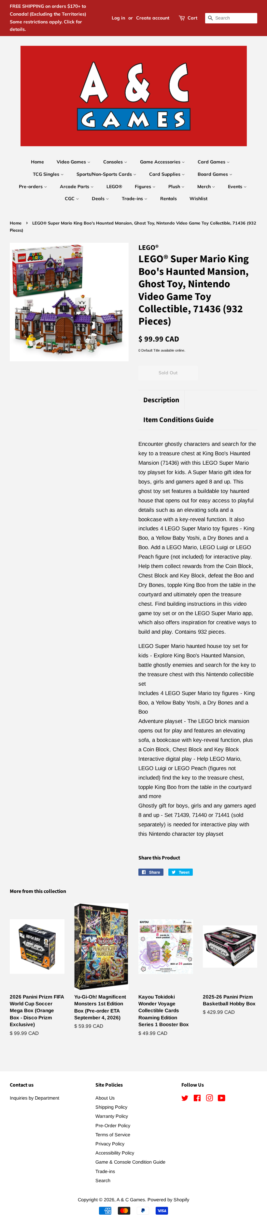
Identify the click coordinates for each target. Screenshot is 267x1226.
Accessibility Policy (114, 1152)
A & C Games (131, 1199)
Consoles (113, 162)
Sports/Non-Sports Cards (105, 174)
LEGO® (114, 186)
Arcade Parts (75, 186)
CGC (70, 198)
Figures (143, 186)
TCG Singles (47, 174)
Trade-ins (133, 198)
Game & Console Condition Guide (130, 1162)
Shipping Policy (111, 1107)
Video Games (72, 162)
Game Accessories (161, 162)
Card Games (212, 162)
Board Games (213, 174)
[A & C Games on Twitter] (185, 1099)
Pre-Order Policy (112, 1125)
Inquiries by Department (34, 1098)
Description (161, 400)
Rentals (168, 198)
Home (37, 162)
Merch (204, 186)
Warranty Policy (111, 1116)
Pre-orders (31, 186)
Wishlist (198, 198)
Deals (99, 198)
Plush (174, 186)
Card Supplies (165, 174)
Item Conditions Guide (178, 420)
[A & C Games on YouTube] (221, 1099)
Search (102, 1180)
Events (236, 186)
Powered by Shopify (168, 1199)
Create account (152, 18)
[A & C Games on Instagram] (209, 1099)
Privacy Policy (109, 1143)
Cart (192, 18)
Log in (118, 18)
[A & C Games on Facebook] (197, 1099)
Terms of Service (112, 1134)
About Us (105, 1098)
